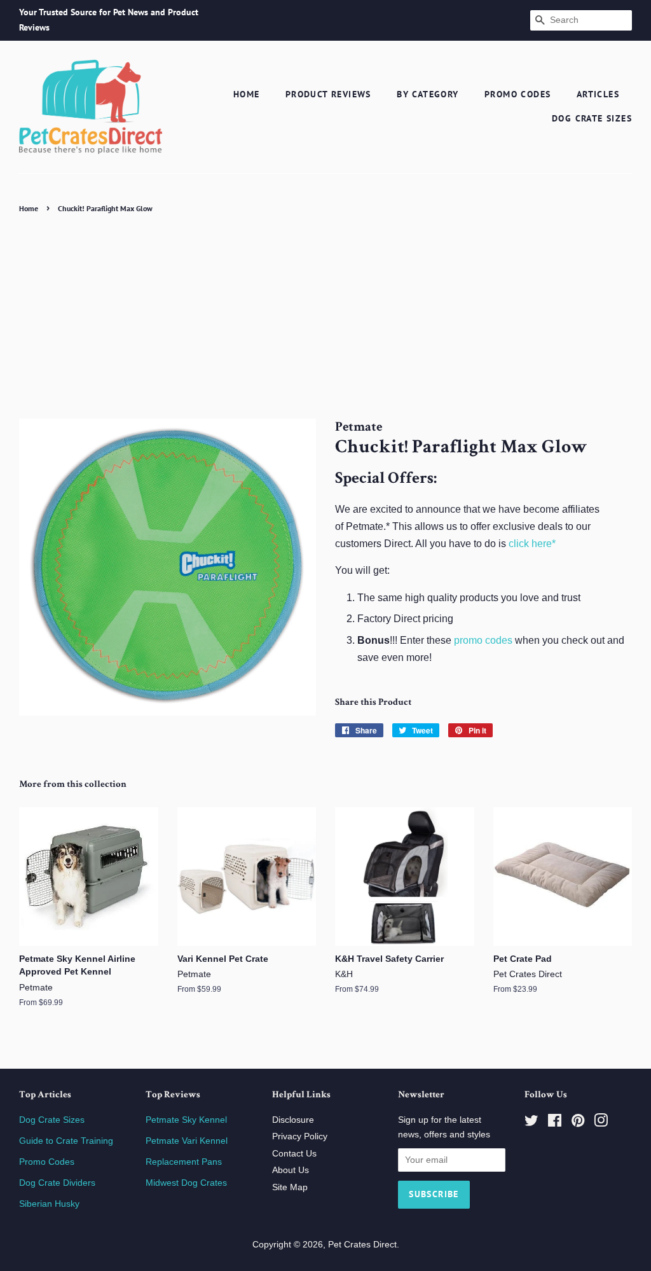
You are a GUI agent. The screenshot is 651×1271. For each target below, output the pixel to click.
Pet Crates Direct (362, 1244)
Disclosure (293, 1120)
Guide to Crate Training (66, 1141)
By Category (427, 94)
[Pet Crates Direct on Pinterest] (578, 1123)
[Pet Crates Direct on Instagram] (601, 1123)
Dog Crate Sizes (592, 118)
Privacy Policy (299, 1136)
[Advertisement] (325, 312)
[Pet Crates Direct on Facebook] (554, 1123)
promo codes (483, 640)
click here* (532, 543)
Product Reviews (328, 94)
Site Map (290, 1187)
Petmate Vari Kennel (187, 1141)
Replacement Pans (184, 1162)
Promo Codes (517, 94)
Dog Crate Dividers (57, 1183)
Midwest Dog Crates (186, 1183)
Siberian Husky (49, 1204)
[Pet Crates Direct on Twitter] (531, 1123)
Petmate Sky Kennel (186, 1120)
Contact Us (294, 1153)
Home (246, 94)
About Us (290, 1170)
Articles (598, 94)
